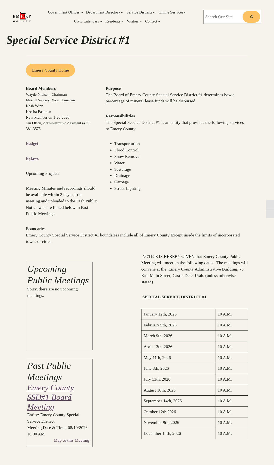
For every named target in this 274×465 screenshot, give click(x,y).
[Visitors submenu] (141, 21)
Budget (32, 143)
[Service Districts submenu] (154, 12)
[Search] (251, 17)
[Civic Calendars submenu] (101, 21)
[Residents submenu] (122, 21)
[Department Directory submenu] (122, 12)
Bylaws (32, 158)
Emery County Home (50, 70)
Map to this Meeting (71, 440)
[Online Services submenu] (185, 12)
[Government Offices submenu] (82, 12)
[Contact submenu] (159, 21)
